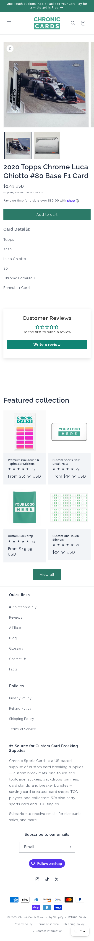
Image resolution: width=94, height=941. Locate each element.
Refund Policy (20, 708)
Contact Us (18, 659)
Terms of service (48, 924)
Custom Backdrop (20, 536)
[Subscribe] (70, 847)
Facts (13, 669)
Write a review (46, 344)
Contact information (49, 931)
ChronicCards (27, 917)
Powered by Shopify (50, 917)
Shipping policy (74, 924)
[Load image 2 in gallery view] (47, 145)
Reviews (15, 617)
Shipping (9, 192)
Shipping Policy (21, 719)
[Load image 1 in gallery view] (18, 145)
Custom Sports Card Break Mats (66, 462)
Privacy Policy (20, 698)
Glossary (16, 648)
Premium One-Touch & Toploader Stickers (23, 462)
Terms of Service (22, 729)
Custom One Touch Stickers (65, 537)
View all (47, 575)
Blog (13, 638)
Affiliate (15, 628)
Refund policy (77, 917)
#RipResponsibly (23, 607)
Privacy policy (23, 924)
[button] (9, 23)
